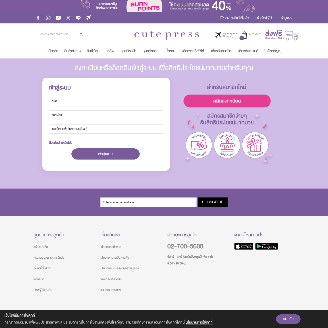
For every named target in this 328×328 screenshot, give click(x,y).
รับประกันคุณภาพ (110, 290)
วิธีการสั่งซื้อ (40, 246)
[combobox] (60, 34)
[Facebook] (38, 18)
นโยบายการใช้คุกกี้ (199, 322)
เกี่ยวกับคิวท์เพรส (110, 246)
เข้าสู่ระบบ (286, 17)
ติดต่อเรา (38, 279)
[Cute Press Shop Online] (166, 35)
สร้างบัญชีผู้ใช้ (263, 17)
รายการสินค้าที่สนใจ (236, 17)
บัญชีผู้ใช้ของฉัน (42, 290)
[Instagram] (48, 18)
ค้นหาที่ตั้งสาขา (42, 268)
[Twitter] (68, 18)
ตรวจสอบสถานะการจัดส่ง (48, 257)
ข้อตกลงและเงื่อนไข (111, 279)
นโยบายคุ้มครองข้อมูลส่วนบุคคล (119, 268)
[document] (164, 319)
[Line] (78, 18)
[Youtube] (58, 18)
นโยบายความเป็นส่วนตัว (114, 257)
